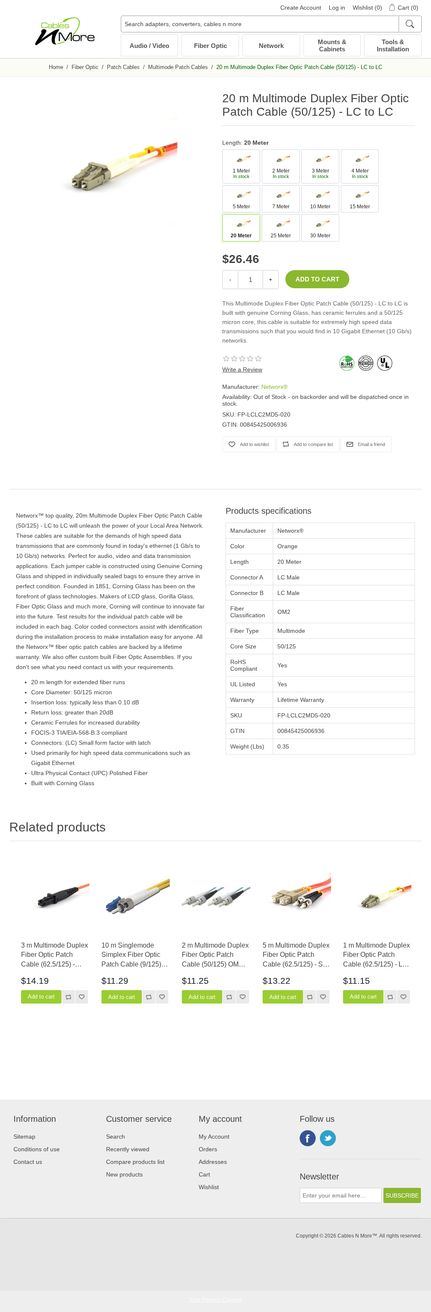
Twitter (328, 1138)
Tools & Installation (393, 45)
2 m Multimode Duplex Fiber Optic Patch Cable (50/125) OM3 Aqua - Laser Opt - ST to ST (215, 955)
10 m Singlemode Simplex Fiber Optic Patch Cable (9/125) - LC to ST (133, 955)
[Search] (410, 24)
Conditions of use (36, 1149)
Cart (204, 1174)
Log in (337, 7)
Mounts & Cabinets (332, 45)
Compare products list (135, 1161)
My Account (214, 1136)
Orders (208, 1149)
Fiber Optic (210, 45)
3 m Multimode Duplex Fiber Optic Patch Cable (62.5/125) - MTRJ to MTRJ (54, 955)
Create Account (300, 7)
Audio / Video (149, 45)
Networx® (274, 386)
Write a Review (242, 369)
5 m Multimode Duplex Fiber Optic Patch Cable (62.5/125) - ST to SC (296, 955)
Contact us (27, 1161)
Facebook (308, 1138)
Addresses (213, 1161)
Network (271, 45)
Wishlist (209, 1187)
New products (124, 1174)
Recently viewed (127, 1149)
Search (115, 1136)
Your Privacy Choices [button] (215, 1299)
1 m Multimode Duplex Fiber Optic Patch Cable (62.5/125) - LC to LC (376, 955)
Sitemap (24, 1136)
